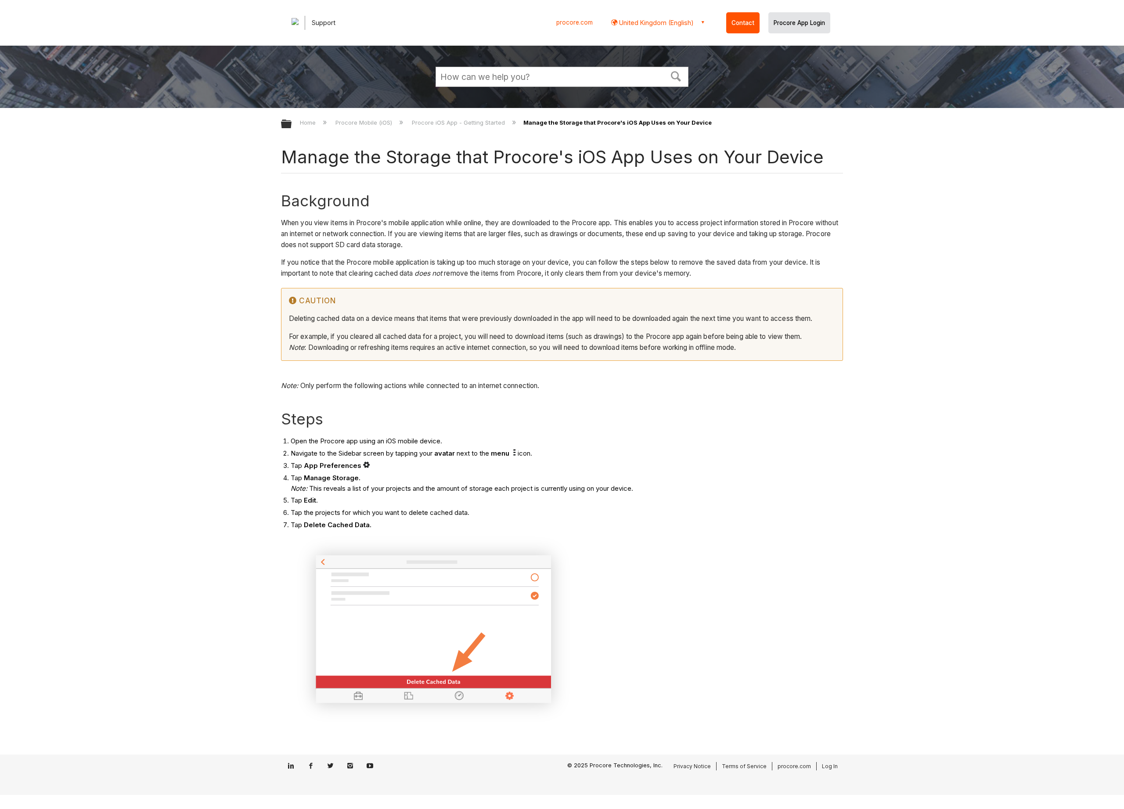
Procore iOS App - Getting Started (459, 122)
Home (308, 122)
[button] (676, 75)
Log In (830, 766)
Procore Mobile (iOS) (364, 122)
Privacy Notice (692, 766)
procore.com (574, 22)
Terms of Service (744, 766)
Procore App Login (799, 22)
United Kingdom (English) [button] (655, 22)
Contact (742, 22)
